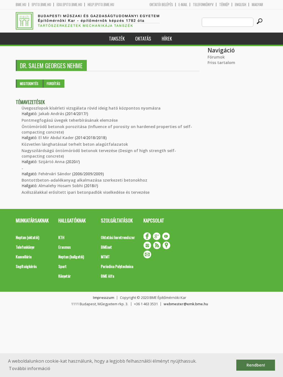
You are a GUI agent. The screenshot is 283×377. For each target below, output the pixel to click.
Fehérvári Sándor (54, 173)
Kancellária (24, 256)
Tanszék (117, 38)
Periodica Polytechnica (117, 266)
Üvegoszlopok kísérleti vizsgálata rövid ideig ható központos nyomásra (91, 108)
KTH (61, 237)
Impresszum (103, 297)
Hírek (167, 38)
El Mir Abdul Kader (56, 137)
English (240, 4)
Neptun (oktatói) (27, 237)
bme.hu (21, 4)
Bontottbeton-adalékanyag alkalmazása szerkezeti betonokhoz (84, 180)
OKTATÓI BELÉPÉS (161, 4)
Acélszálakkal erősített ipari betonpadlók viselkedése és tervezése (86, 192)
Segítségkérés (26, 266)
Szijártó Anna (51, 161)
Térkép (224, 4)
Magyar (257, 4)
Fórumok (216, 57)
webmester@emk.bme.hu (186, 303)
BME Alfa (107, 276)
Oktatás (143, 38)
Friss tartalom (221, 62)
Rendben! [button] (256, 365)
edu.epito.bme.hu (69, 4)
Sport (62, 266)
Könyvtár (64, 276)
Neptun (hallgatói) (71, 256)
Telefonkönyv (203, 4)
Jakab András (51, 113)
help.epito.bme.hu (101, 4)
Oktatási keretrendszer (118, 237)
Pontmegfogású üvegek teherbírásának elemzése (70, 120)
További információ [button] (29, 368)
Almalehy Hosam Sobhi (60, 185)
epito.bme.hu (41, 4)
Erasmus (64, 247)
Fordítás (53, 83)
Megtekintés (29, 83)
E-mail (183, 4)
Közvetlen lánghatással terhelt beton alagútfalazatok (75, 144)
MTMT (105, 256)
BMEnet (106, 247)
